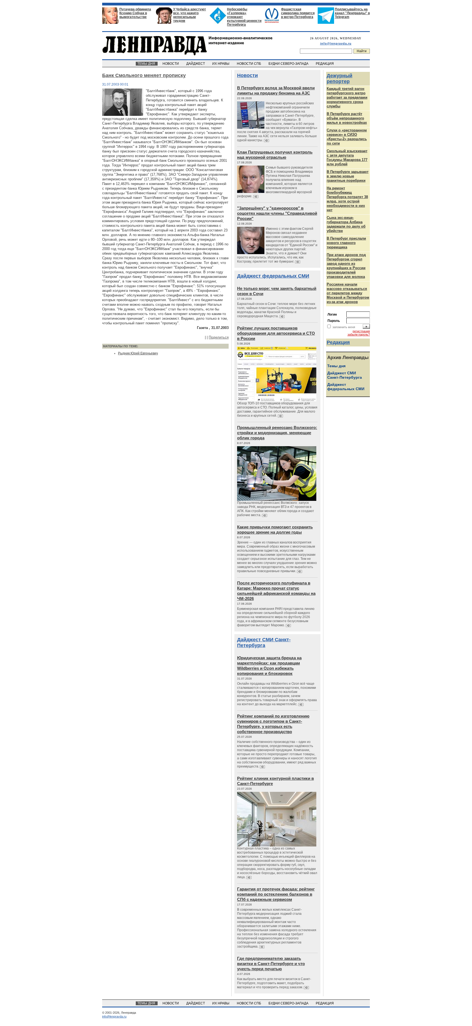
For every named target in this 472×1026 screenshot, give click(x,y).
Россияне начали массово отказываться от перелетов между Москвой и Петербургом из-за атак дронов (348, 293)
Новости (247, 75)
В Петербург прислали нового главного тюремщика (346, 242)
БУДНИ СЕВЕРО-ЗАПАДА (289, 64)
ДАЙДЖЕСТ (196, 64)
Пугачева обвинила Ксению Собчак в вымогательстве (135, 13)
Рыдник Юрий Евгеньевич (138, 353)
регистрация (361, 331)
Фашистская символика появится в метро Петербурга (298, 13)
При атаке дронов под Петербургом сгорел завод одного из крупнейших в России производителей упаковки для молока (346, 266)
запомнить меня (343, 327)
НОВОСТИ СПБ (249, 64)
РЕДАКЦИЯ (325, 64)
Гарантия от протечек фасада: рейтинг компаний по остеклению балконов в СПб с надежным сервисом (276, 894)
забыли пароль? (358, 334)
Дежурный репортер (339, 78)
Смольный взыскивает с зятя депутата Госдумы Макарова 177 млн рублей (347, 157)
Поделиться (219, 337)
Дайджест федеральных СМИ (273, 276)
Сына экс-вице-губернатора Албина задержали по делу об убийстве (346, 224)
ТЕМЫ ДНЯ (147, 64)
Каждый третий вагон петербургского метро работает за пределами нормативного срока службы (347, 97)
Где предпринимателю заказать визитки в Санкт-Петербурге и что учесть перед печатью (271, 963)
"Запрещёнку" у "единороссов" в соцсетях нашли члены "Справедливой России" (277, 213)
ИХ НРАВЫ (221, 64)
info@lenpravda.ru (336, 43)
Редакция (338, 342)
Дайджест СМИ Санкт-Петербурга (264, 642)
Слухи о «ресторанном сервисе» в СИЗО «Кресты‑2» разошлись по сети (347, 136)
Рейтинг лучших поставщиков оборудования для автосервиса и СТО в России (276, 333)
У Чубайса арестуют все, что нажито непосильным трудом (189, 15)
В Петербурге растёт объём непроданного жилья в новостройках (347, 118)
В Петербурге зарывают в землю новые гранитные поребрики (347, 176)
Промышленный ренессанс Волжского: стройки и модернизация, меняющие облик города (277, 432)
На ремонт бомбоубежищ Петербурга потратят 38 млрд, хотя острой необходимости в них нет (347, 199)
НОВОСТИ (171, 64)
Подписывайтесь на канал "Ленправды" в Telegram (352, 13)
